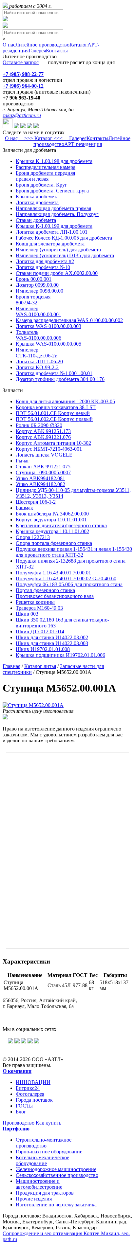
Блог (21, 1111)
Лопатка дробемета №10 (43, 267)
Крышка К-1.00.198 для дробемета (54, 161)
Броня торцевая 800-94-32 (33, 299)
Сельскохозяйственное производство (57, 1175)
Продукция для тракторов (45, 1193)
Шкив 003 (27, 614)
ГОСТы (24, 1106)
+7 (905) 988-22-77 (23, 74)
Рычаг (22, 460)
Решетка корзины (35, 602)
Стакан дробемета (36, 220)
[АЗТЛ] (6, 6)
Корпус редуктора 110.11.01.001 (51, 519)
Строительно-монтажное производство (43, 1142)
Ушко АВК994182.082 (40, 484)
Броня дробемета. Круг (41, 185)
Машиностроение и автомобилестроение (39, 1184)
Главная (11, 666)
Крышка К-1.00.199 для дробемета (54, 226)
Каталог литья (40, 666)
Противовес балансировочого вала (55, 596)
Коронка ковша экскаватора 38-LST (56, 407)
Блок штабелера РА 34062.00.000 (52, 513)
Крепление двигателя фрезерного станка (61, 525)
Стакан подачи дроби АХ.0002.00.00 (57, 273)
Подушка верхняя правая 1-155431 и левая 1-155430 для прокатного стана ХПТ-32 (74, 552)
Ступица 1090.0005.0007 (43, 472)
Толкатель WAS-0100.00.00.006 (38, 335)
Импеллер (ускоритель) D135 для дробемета (65, 255)
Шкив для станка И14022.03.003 (52, 643)
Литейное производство (42, 44)
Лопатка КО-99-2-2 (37, 367)
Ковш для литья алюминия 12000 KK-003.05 (65, 401)
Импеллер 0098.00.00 (39, 291)
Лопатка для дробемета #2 (45, 261)
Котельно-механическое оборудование (42, 1160)
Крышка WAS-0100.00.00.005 (48, 344)
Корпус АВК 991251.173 (43, 431)
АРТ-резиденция (83, 144)
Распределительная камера (45, 167)
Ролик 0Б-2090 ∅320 (39, 425)
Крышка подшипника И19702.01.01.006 (60, 655)
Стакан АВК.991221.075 (43, 466)
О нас (9, 44)
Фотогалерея (30, 1094)
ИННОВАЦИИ (33, 1082)
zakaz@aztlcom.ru (22, 115)
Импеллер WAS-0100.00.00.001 (38, 311)
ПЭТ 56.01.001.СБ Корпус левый (53, 413)
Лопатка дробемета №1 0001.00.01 (54, 373)
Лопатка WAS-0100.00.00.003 (48, 326)
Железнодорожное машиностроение (56, 1169)
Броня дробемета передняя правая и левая (45, 176)
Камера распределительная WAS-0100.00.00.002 (69, 320)
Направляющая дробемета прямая (53, 208)
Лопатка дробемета (37, 202)
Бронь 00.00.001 (33, 279)
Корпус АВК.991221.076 (43, 437)
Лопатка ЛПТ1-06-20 (39, 361)
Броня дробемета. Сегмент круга (52, 190)
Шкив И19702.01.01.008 (43, 649)
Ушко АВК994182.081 (40, 478)
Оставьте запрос (21, 62)
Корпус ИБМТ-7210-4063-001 (49, 449)
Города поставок (34, 1100)
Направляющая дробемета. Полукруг (57, 214)
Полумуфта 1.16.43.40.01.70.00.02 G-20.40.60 (66, 578)
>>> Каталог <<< (43, 138)
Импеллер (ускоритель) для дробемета (58, 249)
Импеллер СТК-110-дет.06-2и (37, 352)
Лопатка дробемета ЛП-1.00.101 (51, 232)
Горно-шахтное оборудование (49, 1151)
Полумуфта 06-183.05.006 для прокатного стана (69, 584)
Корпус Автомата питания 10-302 (53, 443)
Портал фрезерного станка (45, 590)
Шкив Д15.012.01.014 (40, 631)
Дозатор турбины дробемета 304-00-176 (60, 379)
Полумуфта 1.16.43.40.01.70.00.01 (53, 572)
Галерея (37, 50)
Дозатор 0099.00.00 (37, 285)
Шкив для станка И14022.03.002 (52, 637)
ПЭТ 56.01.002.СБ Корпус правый (54, 419)
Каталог (78, 44)
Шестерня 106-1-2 (36, 502)
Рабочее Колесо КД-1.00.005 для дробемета (64, 238)
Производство (18, 1123)
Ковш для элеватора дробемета (50, 243)
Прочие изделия (34, 1198)
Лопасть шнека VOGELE (44, 455)
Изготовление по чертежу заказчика (56, 1204)
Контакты (57, 50)
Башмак (24, 508)
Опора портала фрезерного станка (54, 543)
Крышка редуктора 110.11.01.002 (52, 531)
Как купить (48, 1123)
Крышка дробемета (37, 196)
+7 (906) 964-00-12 (23, 86)
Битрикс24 (28, 1088)
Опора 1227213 (33, 537)
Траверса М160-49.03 (39, 608)
